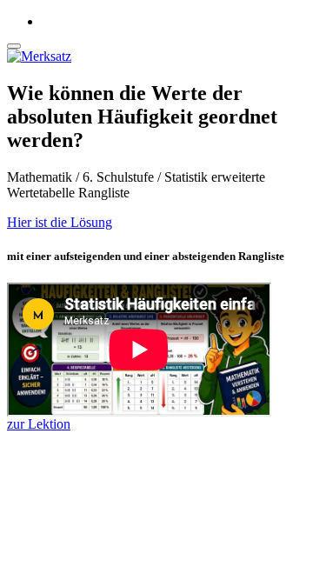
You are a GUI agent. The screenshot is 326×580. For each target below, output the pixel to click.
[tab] (163, 222)
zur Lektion (38, 424)
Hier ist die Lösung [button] (59, 222)
